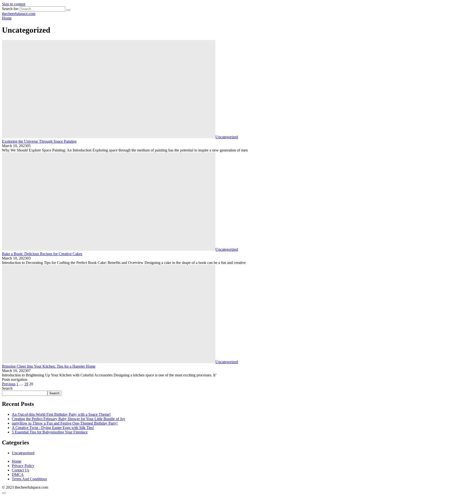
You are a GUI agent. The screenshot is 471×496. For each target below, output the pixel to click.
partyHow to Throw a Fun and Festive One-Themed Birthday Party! (65, 423)
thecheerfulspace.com (18, 14)
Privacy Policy (23, 466)
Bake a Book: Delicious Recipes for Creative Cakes (42, 254)
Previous (8, 384)
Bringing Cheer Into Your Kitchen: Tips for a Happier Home (48, 366)
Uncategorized (23, 453)
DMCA (18, 474)
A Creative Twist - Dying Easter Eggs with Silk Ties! (53, 428)
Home (16, 461)
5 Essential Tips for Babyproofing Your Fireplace (50, 432)
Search (7, 388)
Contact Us (20, 470)
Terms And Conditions (29, 479)
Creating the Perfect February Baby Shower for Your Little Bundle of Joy (68, 419)
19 (26, 384)
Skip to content (13, 4)
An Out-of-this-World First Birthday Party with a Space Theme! (61, 414)
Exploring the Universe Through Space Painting (39, 141)
